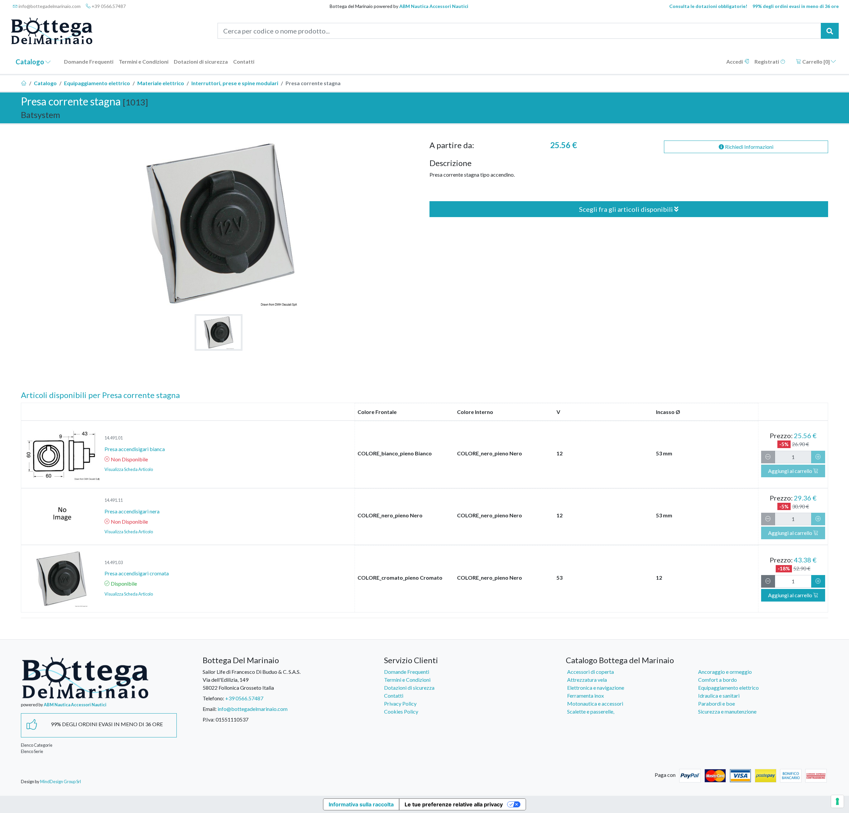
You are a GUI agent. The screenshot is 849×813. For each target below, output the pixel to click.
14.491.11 (113, 500)
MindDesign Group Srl (60, 781)
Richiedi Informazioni (748, 147)
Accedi (735, 61)
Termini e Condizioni (143, 61)
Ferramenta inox (585, 695)
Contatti (243, 61)
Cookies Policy (401, 711)
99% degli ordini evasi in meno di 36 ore (795, 6)
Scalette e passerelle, (590, 711)
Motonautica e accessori (595, 703)
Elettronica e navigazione (595, 687)
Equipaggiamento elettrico (97, 83)
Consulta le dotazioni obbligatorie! (708, 6)
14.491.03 (113, 562)
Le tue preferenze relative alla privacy (454, 804)
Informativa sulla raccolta (361, 804)
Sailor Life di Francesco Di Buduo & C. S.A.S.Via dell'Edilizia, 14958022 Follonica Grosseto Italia (251, 679)
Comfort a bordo (717, 679)
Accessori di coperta (590, 671)
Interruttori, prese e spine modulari (234, 83)
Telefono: (213, 698)
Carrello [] (816, 61)
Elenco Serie (32, 751)
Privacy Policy (400, 703)
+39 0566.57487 (108, 6)
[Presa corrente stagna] (218, 332)
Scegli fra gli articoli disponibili (626, 209)
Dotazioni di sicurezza (201, 61)
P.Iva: (209, 719)
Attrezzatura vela (587, 679)
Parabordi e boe (716, 703)
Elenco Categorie (36, 745)
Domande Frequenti (88, 61)
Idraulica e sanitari (719, 695)
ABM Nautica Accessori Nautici (433, 6)
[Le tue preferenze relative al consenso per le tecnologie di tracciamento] (837, 801)
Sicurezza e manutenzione (727, 711)
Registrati (767, 61)
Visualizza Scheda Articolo (128, 469)
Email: (210, 709)
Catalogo (30, 62)
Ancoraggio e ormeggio (725, 671)
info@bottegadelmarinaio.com (49, 6)
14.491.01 (113, 437)
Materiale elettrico (160, 83)
